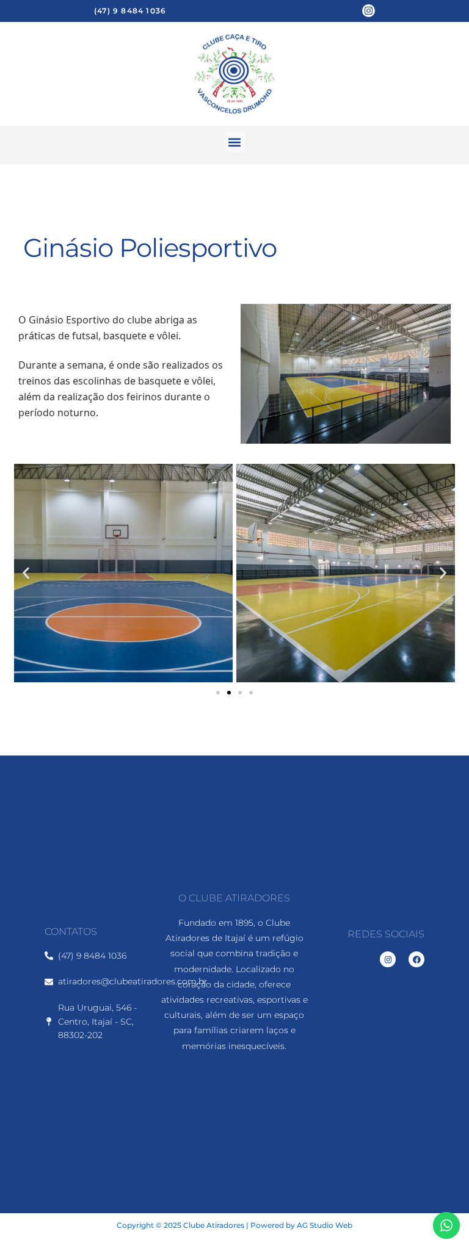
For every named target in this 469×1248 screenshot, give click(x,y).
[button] (235, 142)
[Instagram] (368, 10)
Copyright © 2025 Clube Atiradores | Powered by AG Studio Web (234, 1225)
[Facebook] (416, 959)
